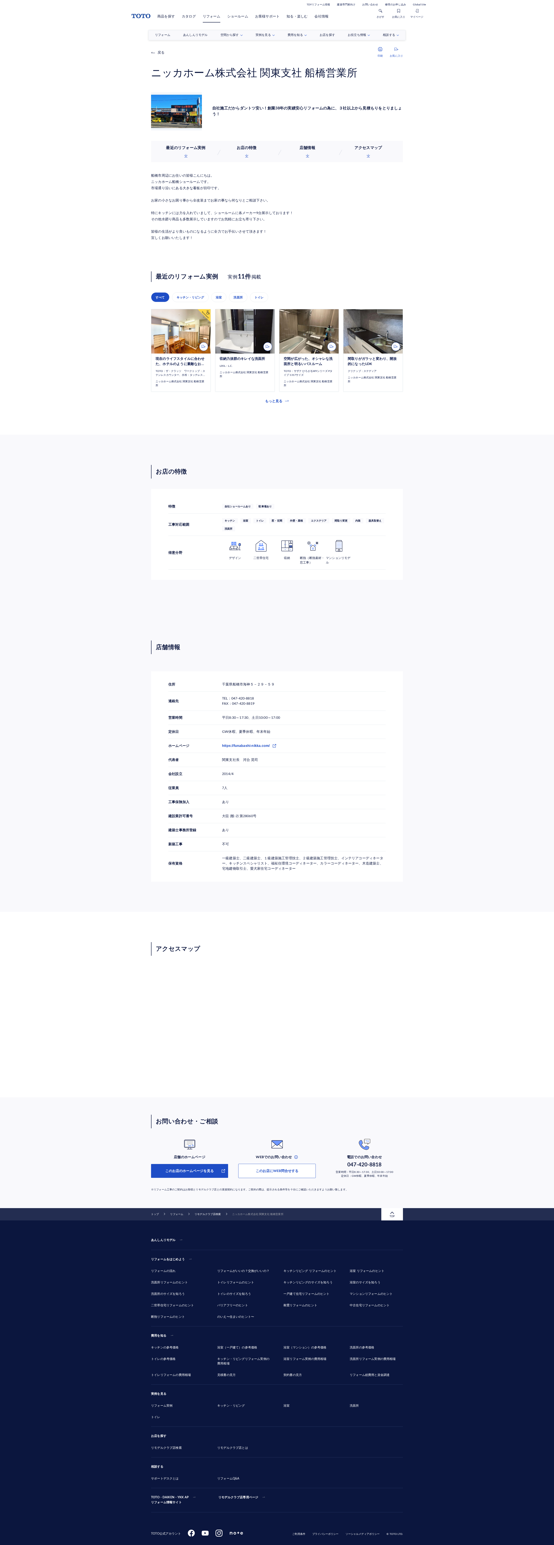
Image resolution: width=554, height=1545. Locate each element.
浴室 (219, 297)
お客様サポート (267, 16)
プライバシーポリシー (325, 1534)
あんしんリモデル (163, 1240)
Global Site (419, 4)
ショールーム (237, 16)
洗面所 (238, 297)
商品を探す (166, 16)
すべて (160, 297)
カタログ (189, 16)
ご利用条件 (298, 1534)
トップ (155, 1214)
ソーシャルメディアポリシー (363, 1534)
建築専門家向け (346, 4)
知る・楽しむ (297, 16)
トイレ (259, 297)
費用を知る (158, 1335)
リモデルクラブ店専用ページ (238, 1497)
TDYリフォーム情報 (318, 4)
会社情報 (321, 16)
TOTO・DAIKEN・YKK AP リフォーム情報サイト (170, 1500)
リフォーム (211, 16)
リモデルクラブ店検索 (208, 1214)
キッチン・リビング (190, 297)
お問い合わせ (370, 4)
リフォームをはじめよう (168, 1259)
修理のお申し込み (395, 4)
